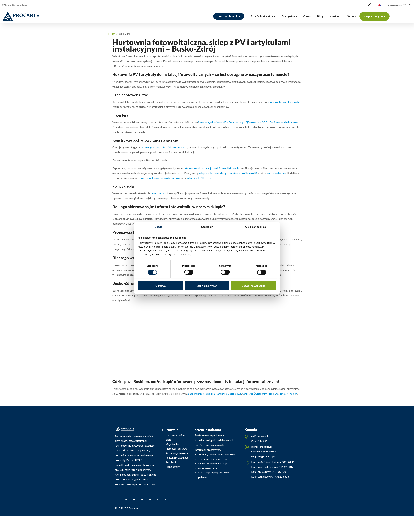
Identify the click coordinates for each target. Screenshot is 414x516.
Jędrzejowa (234, 393)
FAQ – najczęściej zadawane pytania (213, 475)
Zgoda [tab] (158, 226)
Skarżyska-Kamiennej (215, 393)
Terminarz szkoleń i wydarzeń (214, 458)
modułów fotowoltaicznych (283, 101)
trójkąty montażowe (149, 177)
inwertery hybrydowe (286, 122)
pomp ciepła (157, 193)
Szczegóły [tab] (207, 226)
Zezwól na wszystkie (253, 286)
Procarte (112, 33)
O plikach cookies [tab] (255, 226)
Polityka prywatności (177, 457)
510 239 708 (278, 471)
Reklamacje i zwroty (176, 453)
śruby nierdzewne (276, 173)
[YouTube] (134, 499)
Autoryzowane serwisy (210, 467)
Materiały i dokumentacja (212, 463)
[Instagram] (409, 5)
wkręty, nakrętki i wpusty (201, 177)
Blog (168, 439)
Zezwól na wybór (207, 286)
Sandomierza (195, 393)
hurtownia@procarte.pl (264, 451)
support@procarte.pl (263, 456)
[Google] (158, 499)
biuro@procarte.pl (261, 446)
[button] (374, 16)
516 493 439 (285, 466)
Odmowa (160, 286)
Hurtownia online (175, 434)
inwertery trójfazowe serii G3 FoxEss (253, 122)
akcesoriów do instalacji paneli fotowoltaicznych (212, 168)
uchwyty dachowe (171, 177)
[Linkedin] (142, 499)
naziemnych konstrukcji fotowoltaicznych (164, 147)
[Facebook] (404, 5)
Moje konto (172, 444)
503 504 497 (288, 461)
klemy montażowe (230, 173)
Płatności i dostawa (176, 448)
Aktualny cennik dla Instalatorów (216, 454)
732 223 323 (282, 476)
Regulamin (171, 462)
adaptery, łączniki (209, 173)
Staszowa (280, 393)
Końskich (292, 393)
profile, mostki (249, 173)
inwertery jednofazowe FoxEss (215, 122)
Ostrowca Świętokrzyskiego (258, 393)
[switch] (188, 272)
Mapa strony (172, 466)
